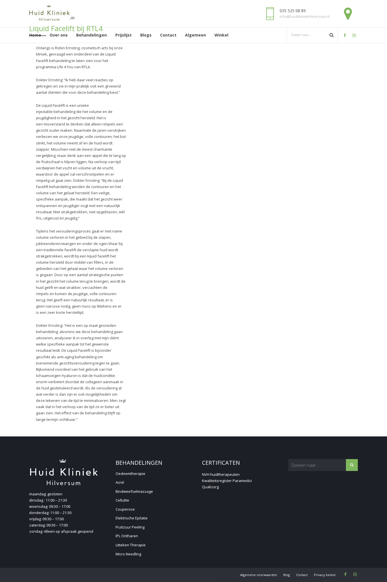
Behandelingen (91, 35)
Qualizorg (210, 486)
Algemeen (195, 35)
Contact (168, 35)
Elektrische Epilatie (132, 518)
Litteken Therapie (131, 544)
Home (35, 35)
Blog (286, 575)
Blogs (146, 35)
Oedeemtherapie (130, 473)
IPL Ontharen (127, 535)
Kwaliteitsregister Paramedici (227, 480)
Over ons (59, 35)
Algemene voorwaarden (258, 575)
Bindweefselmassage (134, 491)
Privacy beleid (324, 575)
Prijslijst (123, 35)
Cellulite (122, 500)
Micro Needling (128, 554)
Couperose (125, 509)
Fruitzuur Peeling (130, 527)
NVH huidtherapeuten (221, 474)
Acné (120, 482)
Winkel (221, 35)
